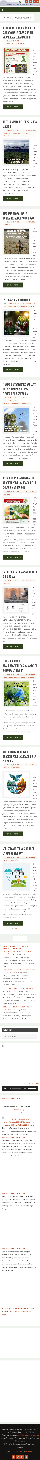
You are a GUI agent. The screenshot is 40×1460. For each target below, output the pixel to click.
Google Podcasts (25, 1312)
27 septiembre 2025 (11, 400)
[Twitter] (30, 1)
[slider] (33, 1088)
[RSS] (34, 1)
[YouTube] (37, 1)
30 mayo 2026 (31, 130)
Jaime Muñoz (19, 1113)
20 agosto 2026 (9, 44)
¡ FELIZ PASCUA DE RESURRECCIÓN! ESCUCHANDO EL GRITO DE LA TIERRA (20, 665)
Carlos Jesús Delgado (15, 41)
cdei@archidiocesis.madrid (28, 1435)
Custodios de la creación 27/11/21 (14, 1193)
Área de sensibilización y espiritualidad (19, 306)
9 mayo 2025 (30, 580)
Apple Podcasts (14, 1312)
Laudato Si (17, 928)
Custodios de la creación (11, 1098)
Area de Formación (11, 860)
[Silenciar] (29, 1088)
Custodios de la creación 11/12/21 (14, 1137)
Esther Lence (19, 1116)
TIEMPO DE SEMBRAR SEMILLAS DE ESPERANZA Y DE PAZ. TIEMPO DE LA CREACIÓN (19, 389)
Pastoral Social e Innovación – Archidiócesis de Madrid (15, 947)
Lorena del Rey (19, 1110)
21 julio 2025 (30, 491)
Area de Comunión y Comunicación (17, 403)
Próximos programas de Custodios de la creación (18, 1308)
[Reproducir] (5, 1088)
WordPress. (29, 1452)
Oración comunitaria (12, 768)
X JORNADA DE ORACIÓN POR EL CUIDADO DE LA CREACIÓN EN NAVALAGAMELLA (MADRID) (19, 32)
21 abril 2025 (31, 674)
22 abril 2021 (31, 857)
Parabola (20, 1452)
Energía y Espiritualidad (17, 300)
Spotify (4, 1315)
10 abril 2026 (31, 304)
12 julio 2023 (30, 765)
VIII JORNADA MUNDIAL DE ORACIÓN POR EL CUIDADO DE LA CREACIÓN (19, 756)
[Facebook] (26, 1)
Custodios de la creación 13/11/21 (14, 1248)
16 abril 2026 (31, 222)
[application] (20, 1088)
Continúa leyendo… (13, 107)
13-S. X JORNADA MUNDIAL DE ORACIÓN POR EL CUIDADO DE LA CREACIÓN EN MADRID (19, 482)
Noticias (21, 44)
